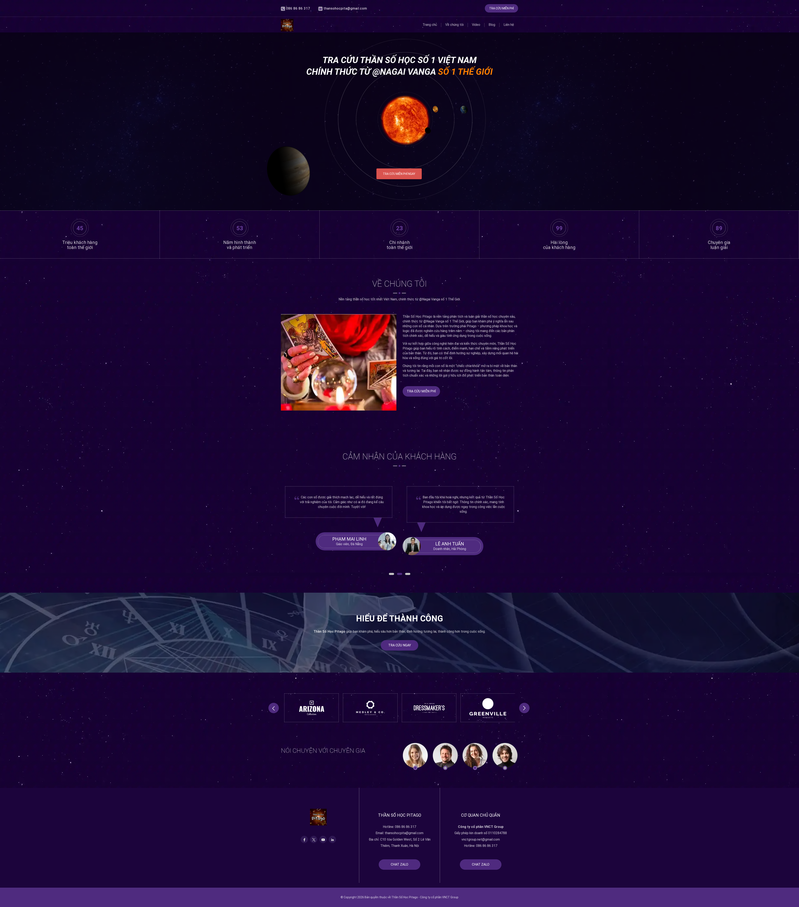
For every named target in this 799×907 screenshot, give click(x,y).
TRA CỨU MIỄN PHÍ (501, 8)
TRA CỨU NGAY (399, 645)
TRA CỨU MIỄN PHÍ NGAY (399, 173)
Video (476, 25)
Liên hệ (509, 25)
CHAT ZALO (399, 864)
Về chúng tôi (454, 25)
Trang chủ (430, 25)
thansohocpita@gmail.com (345, 8)
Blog (492, 25)
